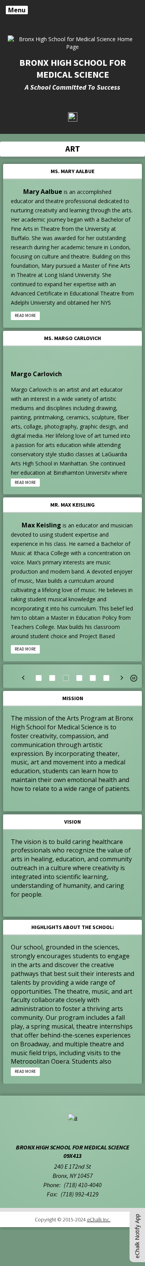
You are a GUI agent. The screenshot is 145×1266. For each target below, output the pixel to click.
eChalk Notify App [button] (137, 1236)
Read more (25, 315)
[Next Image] (122, 678)
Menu (17, 10)
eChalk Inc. (99, 1219)
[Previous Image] (23, 678)
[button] (134, 678)
